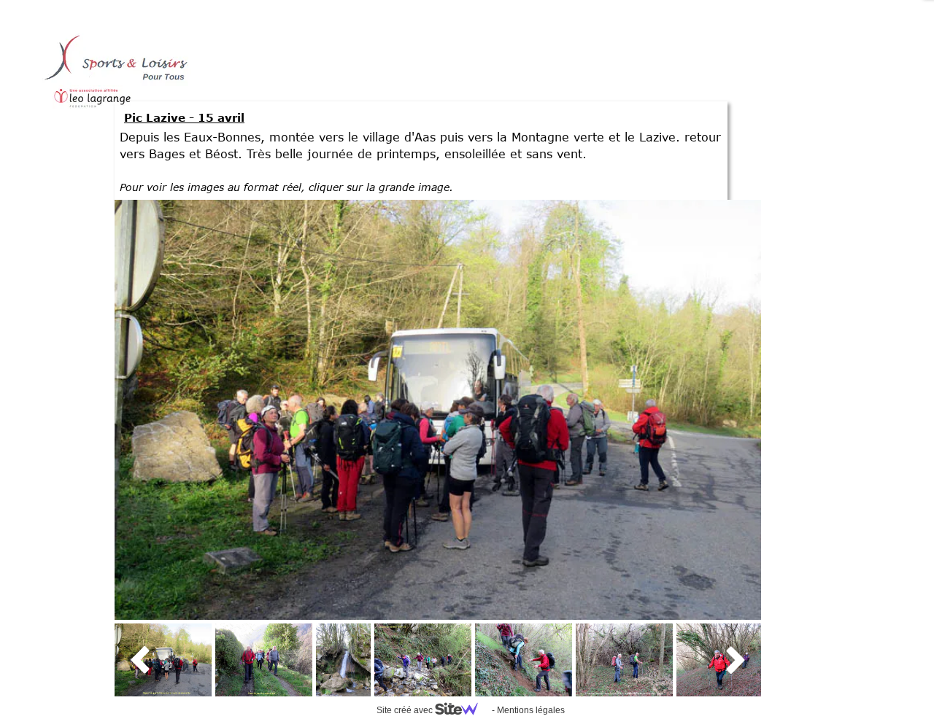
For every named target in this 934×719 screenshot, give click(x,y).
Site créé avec (406, 710)
